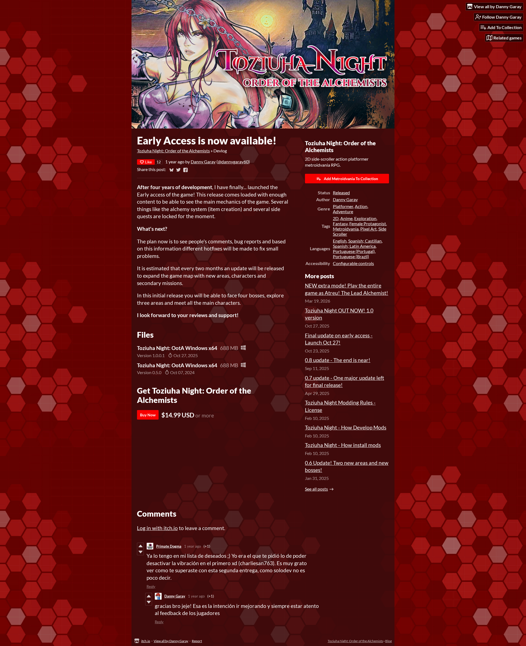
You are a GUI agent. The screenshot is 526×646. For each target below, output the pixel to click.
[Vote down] (140, 552)
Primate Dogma (168, 546)
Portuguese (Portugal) (354, 251)
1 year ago (192, 546)
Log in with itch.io (157, 528)
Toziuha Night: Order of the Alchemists (173, 150)
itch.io (145, 641)
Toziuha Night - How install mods (343, 445)
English (340, 240)
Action (361, 206)
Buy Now (148, 414)
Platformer (343, 206)
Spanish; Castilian (365, 240)
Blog (388, 641)
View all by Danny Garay (171, 641)
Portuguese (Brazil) (351, 256)
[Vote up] (140, 546)
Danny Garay (203, 161)
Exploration (365, 218)
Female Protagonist (367, 223)
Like (148, 162)
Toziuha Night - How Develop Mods (345, 427)
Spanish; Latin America (354, 246)
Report (197, 641)
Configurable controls (353, 263)
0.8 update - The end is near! (337, 360)
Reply (151, 586)
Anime (346, 218)
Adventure (343, 211)
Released (341, 192)
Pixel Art (368, 228)
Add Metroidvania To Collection (351, 178)
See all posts (316, 488)
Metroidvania (346, 228)
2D (336, 218)
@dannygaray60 (233, 161)
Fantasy (340, 223)
